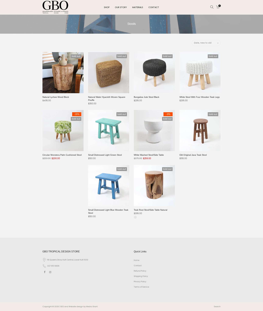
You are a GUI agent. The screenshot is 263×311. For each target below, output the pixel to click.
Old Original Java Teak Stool (193, 155)
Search (217, 306)
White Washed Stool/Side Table (149, 155)
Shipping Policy (141, 276)
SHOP (107, 7)
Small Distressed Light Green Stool (105, 155)
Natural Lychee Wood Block (55, 97)
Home (136, 260)
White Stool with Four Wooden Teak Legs (199, 97)
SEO (62, 306)
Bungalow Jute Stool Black (146, 97)
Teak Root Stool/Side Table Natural (150, 210)
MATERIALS (137, 7)
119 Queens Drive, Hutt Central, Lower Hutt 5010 (67, 259)
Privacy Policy (140, 281)
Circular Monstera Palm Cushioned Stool (62, 155)
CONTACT (153, 7)
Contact (138, 265)
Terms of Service (141, 287)
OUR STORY (121, 7)
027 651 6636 (53, 266)
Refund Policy (140, 271)
